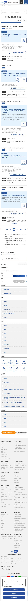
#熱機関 (3, 44)
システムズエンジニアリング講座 (20, 498)
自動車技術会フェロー (19, 522)
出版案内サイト (17, 542)
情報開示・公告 (4, 454)
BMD (2, 527)
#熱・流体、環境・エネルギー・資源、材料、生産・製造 (11, 47)
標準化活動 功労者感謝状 (19, 523)
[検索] (25, 12)
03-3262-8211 (7, 561)
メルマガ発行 (17, 543)
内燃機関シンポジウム (5, 515)
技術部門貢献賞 (17, 516)
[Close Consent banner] (25, 578)
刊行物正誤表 (17, 545)
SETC (2, 516)
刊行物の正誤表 (17, 478)
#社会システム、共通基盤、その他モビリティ (9, 50)
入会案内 (3, 475)
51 (25, 229)
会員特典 (3, 478)
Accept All (14, 597)
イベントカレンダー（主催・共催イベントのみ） (20, 444)
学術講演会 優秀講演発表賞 (20, 518)
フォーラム (3, 506)
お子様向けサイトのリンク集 (20, 465)
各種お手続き (4, 456)
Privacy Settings (14, 589)
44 (14, 229)
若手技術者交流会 (18, 501)
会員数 (2, 477)
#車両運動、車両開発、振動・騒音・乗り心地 (9, 46)
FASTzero (3, 522)
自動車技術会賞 (17, 515)
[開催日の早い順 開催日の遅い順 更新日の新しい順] (21, 20)
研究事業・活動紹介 (5, 464)
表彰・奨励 (17, 512)
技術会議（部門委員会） (6, 465)
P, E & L (2, 518)
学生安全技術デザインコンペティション (7, 497)
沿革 (2, 447)
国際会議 (3, 512)
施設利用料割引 (4, 480)
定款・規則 (3, 453)
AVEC (2, 520)
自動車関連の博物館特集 (19, 467)
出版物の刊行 (17, 534)
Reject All (14, 593)
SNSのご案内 (17, 482)
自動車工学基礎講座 (18, 488)
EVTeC (2, 523)
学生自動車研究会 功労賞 (19, 529)
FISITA (2, 529)
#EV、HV (11, 44)
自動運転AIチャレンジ (5, 494)
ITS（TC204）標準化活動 (6, 538)
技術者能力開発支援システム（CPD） (20, 508)
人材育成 (16, 485)
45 (17, 229)
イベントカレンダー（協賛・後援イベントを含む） (20, 448)
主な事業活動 (4, 449)
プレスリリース (17, 477)
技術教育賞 (16, 520)
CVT (2, 525)
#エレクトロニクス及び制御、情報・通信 (10, 48)
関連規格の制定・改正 (7, 534)
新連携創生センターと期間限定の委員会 (7, 468)
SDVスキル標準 (17, 506)
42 (7, 229)
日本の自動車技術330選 (19, 464)
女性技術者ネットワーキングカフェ (20, 503)
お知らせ (16, 475)
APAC (2, 531)
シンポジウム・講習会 (5, 504)
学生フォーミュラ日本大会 (6, 493)
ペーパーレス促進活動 (5, 458)
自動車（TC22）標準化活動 (7, 536)
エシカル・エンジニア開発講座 (20, 495)
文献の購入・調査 (18, 540)
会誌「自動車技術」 (18, 536)
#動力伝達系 (7, 44)
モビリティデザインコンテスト (7, 490)
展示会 (2, 502)
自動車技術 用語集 (18, 469)
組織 (2, 451)
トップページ (4, 5)
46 (21, 229)
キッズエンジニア (4, 488)
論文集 (15, 538)
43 (10, 229)
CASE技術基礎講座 (18, 493)
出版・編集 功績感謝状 (19, 525)
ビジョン (3, 445)
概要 (2, 444)
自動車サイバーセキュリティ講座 (20, 490)
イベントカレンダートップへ (8, 255)
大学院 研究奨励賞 (18, 531)
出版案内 (16, 480)
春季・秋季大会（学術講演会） (6, 500)
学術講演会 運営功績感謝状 (20, 527)
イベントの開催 (5, 485)
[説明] (26, 276)
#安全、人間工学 (20, 46)
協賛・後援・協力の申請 (19, 451)
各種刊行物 (16, 547)
